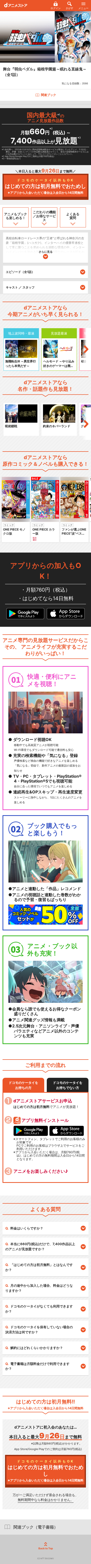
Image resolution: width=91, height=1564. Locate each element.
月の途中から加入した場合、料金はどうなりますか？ (39, 1288)
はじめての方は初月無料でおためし (45, 186)
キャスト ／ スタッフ (20, 287)
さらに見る (46, 251)
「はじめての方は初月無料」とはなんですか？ (39, 1267)
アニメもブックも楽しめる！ (15, 216)
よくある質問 (72, 216)
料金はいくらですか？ (26, 1228)
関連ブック (48, 95)
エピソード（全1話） (20, 272)
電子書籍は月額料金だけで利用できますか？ (37, 1366)
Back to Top (45, 1548)
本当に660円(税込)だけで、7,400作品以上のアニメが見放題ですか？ (40, 1246)
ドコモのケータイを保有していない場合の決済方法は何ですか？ (39, 1329)
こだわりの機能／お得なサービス (44, 216)
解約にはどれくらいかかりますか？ (36, 1348)
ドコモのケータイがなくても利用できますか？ (39, 1308)
